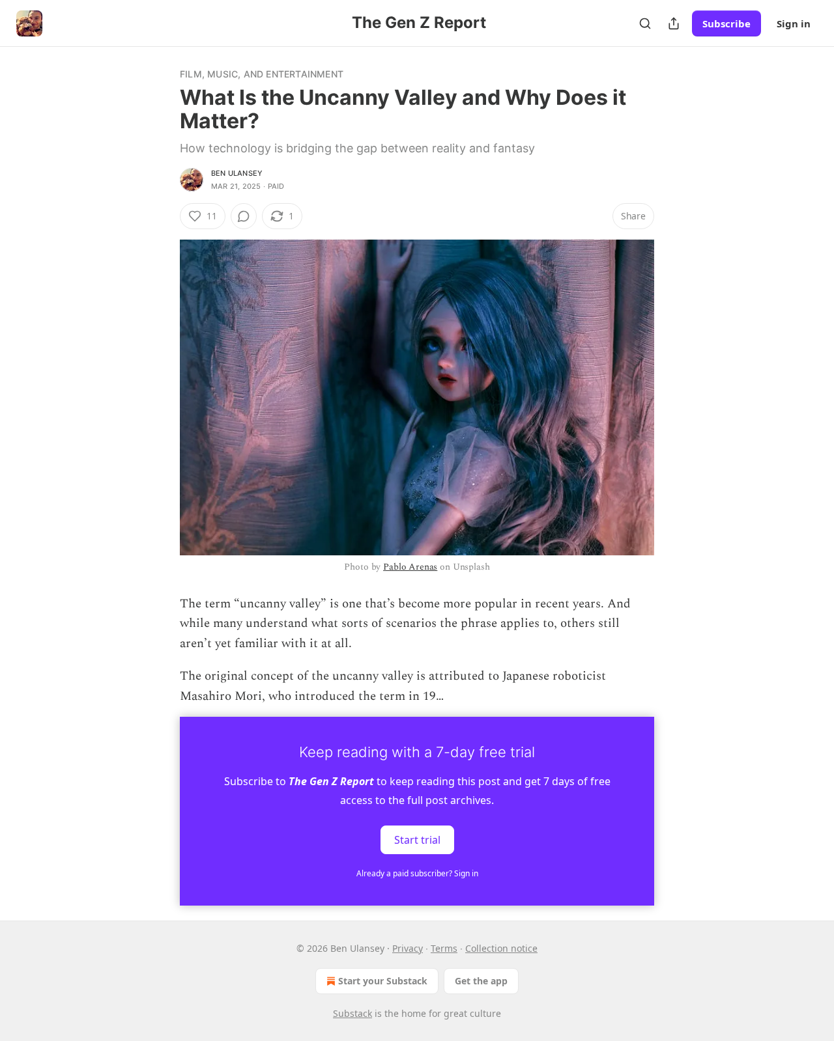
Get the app (481, 981)
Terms (444, 948)
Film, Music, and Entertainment (261, 73)
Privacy (407, 948)
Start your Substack (382, 981)
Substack (352, 1013)
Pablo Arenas (410, 567)
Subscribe (726, 23)
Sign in (794, 23)
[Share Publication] (674, 23)
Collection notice (501, 948)
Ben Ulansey (237, 173)
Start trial (417, 840)
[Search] (645, 23)
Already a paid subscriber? (417, 873)
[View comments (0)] (244, 216)
